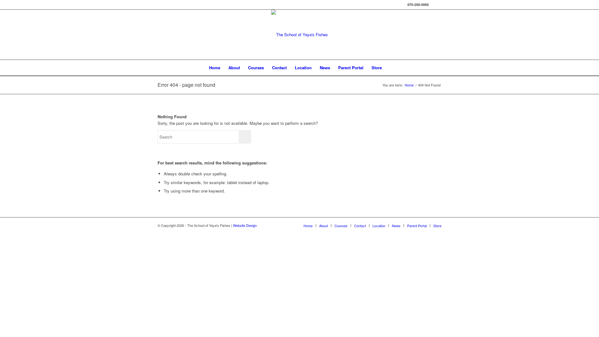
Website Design (245, 225)
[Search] (390, 68)
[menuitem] (214, 68)
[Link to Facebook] (436, 4)
